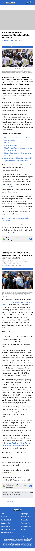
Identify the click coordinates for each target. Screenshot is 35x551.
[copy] (12, 44)
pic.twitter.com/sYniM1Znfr (11, 342)
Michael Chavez (8, 40)
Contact (4, 517)
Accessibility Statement (9, 529)
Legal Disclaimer (26, 526)
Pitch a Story (25, 520)
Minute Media (10, 536)
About (3, 514)
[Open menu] (3, 3)
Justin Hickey (8, 266)
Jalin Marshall (12, 187)
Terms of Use (25, 523)
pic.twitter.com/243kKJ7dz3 (11, 478)
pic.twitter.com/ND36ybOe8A (12, 412)
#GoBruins (16, 339)
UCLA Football (10, 501)
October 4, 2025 (25, 480)
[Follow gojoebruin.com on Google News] (30, 239)
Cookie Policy (5, 526)
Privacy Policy (6, 523)
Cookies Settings (7, 532)
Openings (24, 514)
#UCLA (20, 409)
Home (3, 501)
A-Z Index (24, 529)
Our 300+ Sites (26, 517)
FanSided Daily (6, 520)
